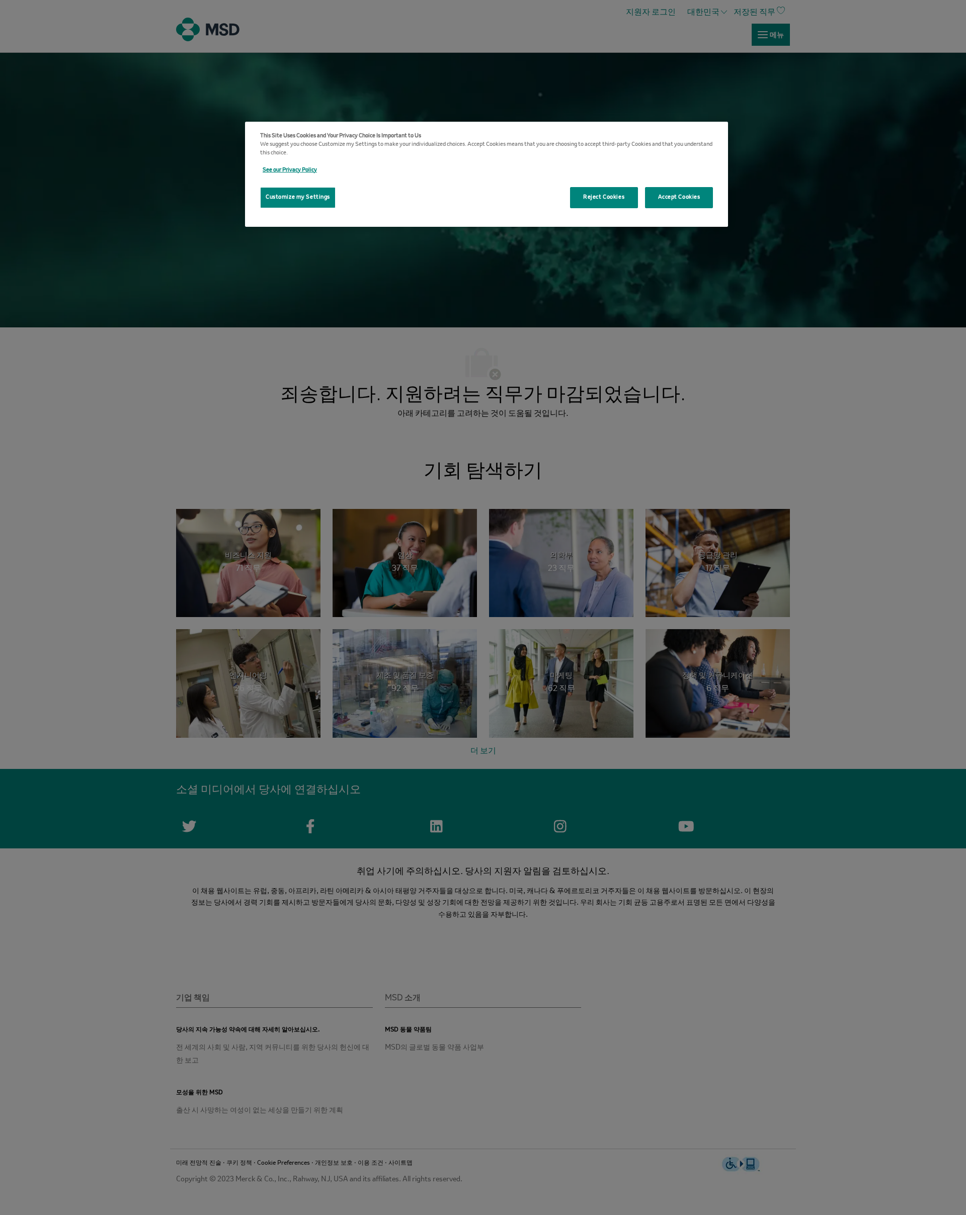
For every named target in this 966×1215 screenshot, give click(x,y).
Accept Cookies (679, 197)
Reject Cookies (603, 197)
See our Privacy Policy (290, 170)
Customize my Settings (298, 197)
